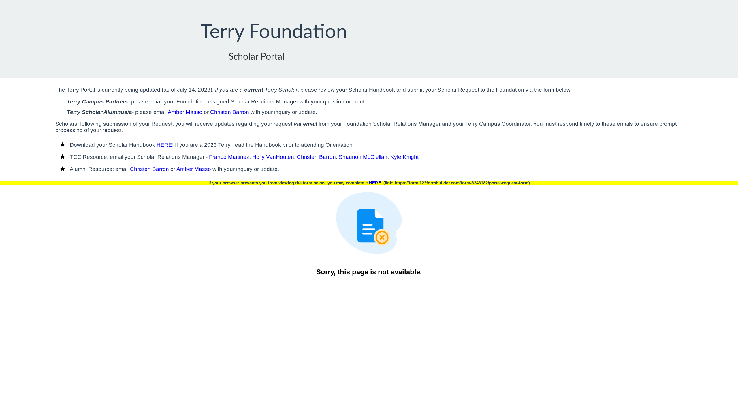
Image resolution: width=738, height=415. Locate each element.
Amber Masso (185, 112)
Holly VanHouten (273, 157)
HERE (164, 145)
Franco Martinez (229, 157)
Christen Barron (229, 112)
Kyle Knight (404, 157)
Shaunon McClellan (363, 157)
